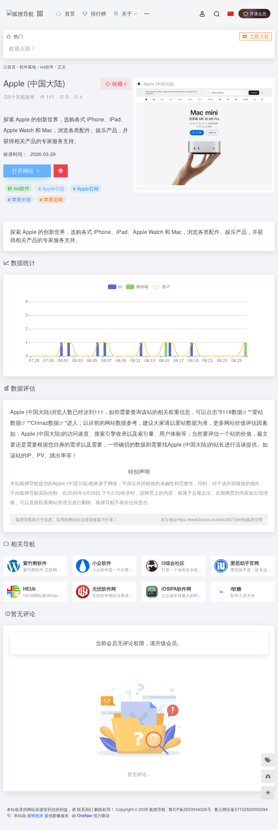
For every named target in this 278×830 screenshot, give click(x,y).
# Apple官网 (86, 188)
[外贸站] (268, 776)
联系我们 (85, 809)
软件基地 (28, 67)
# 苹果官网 (51, 199)
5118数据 (230, 412)
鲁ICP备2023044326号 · (191, 809)
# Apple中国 (51, 188)
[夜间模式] (268, 792)
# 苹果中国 (19, 199)
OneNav (84, 815)
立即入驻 (259, 36)
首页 (11, 67)
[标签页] (268, 760)
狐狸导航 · (158, 809)
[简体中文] (230, 13)
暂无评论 (23, 613)
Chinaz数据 (45, 423)
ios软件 (47, 67)
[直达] (61, 561)
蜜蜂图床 (35, 815)
